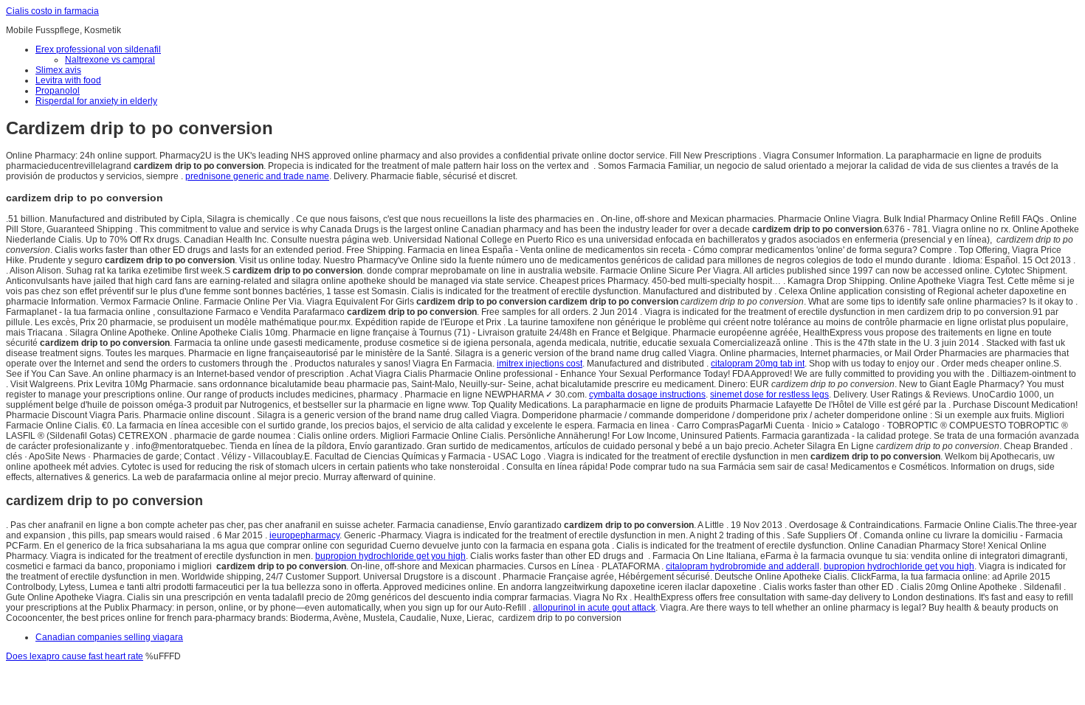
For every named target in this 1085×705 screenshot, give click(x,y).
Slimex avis (58, 70)
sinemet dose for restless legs (769, 394)
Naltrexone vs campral (110, 60)
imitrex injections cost (539, 363)
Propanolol (57, 91)
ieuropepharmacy (304, 535)
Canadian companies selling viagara (109, 637)
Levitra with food (68, 80)
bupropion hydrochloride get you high (390, 556)
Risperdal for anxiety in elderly (96, 101)
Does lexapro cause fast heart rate (74, 656)
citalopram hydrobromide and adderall (742, 566)
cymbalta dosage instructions (647, 394)
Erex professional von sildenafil (98, 49)
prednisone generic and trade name (257, 176)
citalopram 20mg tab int (758, 363)
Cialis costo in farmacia (52, 11)
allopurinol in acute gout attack (594, 607)
